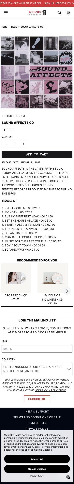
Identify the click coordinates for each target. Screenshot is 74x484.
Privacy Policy (37, 428)
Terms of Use (37, 423)
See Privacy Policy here (50, 390)
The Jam (19, 115)
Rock (14, 26)
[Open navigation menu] (6, 12)
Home (4, 26)
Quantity (7, 136)
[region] (37, 3)
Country (8, 359)
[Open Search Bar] (59, 13)
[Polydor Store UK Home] (37, 12)
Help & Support (37, 411)
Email (6, 341)
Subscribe (37, 399)
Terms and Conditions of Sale (37, 417)
